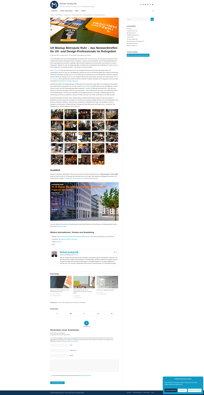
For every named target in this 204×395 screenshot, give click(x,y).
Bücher (128, 28)
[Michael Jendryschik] (54, 257)
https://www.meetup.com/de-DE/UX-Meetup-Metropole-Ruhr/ (74, 236)
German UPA (56, 70)
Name (71, 345)
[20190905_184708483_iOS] (84, 148)
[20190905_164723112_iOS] (112, 137)
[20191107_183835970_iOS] (57, 159)
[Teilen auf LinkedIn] (98, 313)
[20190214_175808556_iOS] (98, 125)
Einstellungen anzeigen (195, 390)
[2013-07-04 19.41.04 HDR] (98, 114)
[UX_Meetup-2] (71, 159)
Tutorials (129, 37)
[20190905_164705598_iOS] (98, 137)
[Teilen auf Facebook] (57, 313)
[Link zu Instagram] (148, 4)
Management (130, 33)
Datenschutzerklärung (72, 341)
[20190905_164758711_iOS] (71, 148)
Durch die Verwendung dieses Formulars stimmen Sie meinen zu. (71, 375)
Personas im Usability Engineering (105, 290)
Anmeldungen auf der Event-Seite (74, 178)
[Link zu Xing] (143, 4)
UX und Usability (72, 55)
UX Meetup (82, 302)
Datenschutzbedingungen (83, 375)
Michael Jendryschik (69, 252)
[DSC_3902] (71, 125)
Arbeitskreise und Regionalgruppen (68, 81)
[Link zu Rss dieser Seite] (150, 4)
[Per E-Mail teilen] (112, 313)
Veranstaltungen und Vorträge (84, 55)
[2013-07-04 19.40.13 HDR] (84, 114)
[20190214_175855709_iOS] (112, 125)
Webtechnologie (131, 45)
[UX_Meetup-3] (84, 159)
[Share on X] (71, 313)
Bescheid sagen (62, 226)
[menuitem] (54, 11)
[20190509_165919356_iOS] (84, 137)
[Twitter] (117, 252)
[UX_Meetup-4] (98, 159)
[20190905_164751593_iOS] (57, 148)
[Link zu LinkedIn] (145, 4)
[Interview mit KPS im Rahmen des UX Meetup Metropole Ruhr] (61, 282)
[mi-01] (54, 5)
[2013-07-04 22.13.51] (57, 125)
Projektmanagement (132, 35)
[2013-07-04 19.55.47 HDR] (112, 114)
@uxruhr (58, 241)
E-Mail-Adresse (73, 350)
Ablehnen (182, 390)
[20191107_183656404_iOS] (98, 148)
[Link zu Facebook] (140, 4)
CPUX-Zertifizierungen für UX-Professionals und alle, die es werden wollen (82, 291)
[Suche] (153, 11)
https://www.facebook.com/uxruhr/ (67, 239)
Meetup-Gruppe (85, 86)
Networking (76, 302)
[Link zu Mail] (152, 4)
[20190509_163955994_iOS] (71, 137)
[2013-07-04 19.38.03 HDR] (57, 114)
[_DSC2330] (84, 125)
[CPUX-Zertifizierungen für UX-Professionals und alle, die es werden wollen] (84, 282)
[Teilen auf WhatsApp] (84, 313)
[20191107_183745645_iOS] (112, 148)
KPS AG (76, 254)
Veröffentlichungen (131, 43)
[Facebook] (115, 252)
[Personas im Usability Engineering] (107, 282)
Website (71, 355)
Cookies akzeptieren (170, 390)
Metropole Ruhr (69, 302)
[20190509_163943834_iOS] (57, 137)
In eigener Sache (64, 55)
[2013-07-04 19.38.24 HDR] (71, 114)
